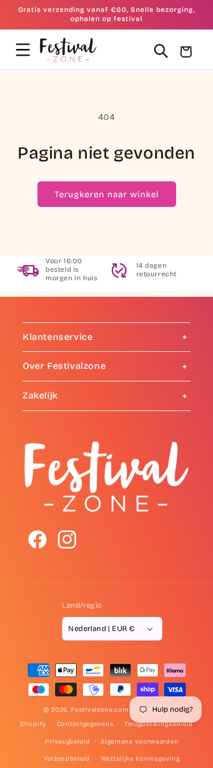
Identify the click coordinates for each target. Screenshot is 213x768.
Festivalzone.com (99, 709)
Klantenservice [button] (58, 336)
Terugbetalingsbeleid (158, 724)
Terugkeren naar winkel (107, 194)
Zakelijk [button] (40, 395)
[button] (22, 49)
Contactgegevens (85, 724)
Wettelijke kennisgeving (140, 758)
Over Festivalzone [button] (64, 365)
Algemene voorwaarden (139, 741)
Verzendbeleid (67, 758)
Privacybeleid (67, 741)
